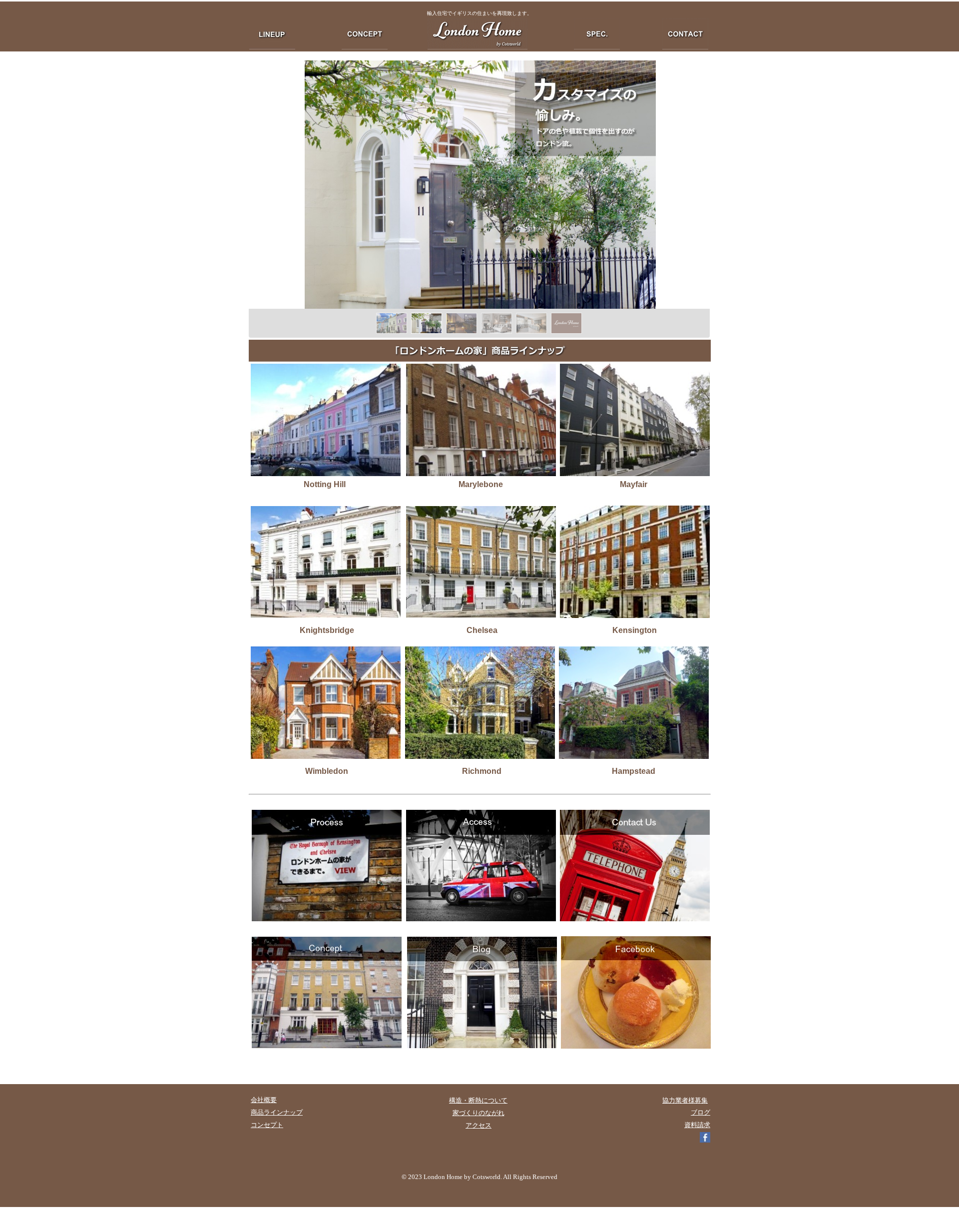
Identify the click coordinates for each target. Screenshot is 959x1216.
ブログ (700, 1112)
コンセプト (267, 1125)
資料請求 (697, 1125)
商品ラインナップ (277, 1112)
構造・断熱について (478, 1100)
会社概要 (264, 1100)
